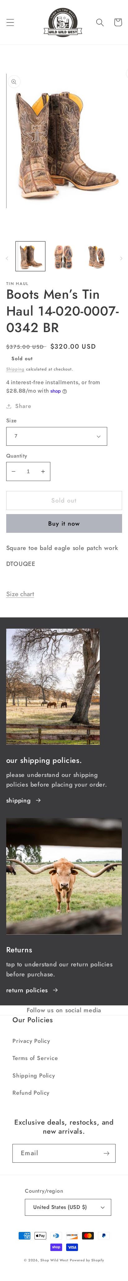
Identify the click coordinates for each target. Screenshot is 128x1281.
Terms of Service (35, 1058)
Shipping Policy (33, 1076)
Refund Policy (31, 1093)
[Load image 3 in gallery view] (97, 256)
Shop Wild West (54, 1260)
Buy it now (64, 523)
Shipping (15, 369)
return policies (27, 990)
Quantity (16, 455)
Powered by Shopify (87, 1260)
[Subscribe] (106, 1153)
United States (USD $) (60, 1207)
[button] (10, 22)
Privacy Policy (31, 1041)
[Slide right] (121, 258)
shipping (18, 800)
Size (11, 420)
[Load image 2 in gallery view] (64, 256)
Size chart (20, 594)
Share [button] (23, 406)
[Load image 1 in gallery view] (30, 256)
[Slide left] (7, 258)
